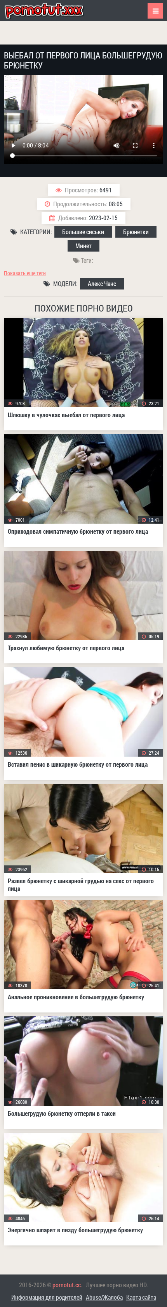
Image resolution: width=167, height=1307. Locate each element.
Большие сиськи (83, 232)
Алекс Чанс (102, 283)
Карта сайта (141, 1297)
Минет (83, 246)
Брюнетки (136, 232)
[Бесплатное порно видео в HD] (50, 10)
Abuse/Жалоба (104, 1297)
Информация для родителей (46, 1297)
